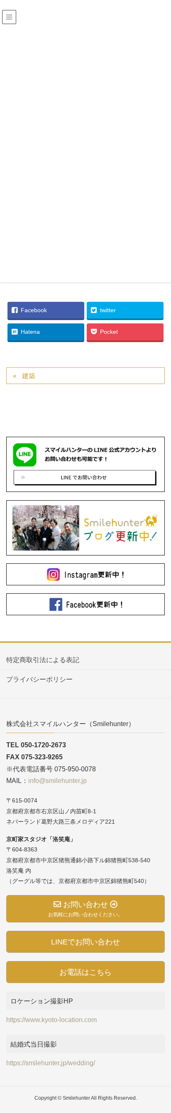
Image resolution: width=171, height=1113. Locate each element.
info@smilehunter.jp (57, 780)
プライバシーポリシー (39, 679)
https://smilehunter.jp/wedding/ (50, 1063)
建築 (28, 375)
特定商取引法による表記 (42, 659)
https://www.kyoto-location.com (51, 1019)
